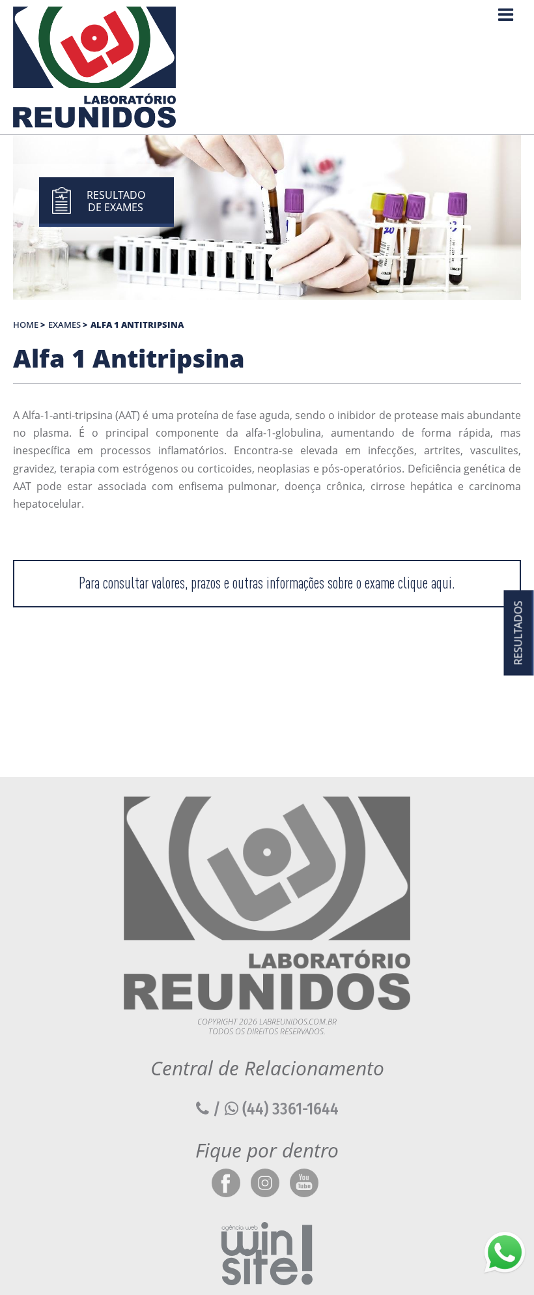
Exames (64, 324)
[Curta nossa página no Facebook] (226, 1184)
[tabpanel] (267, 217)
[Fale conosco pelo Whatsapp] (504, 1252)
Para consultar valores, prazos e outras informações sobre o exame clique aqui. (267, 583)
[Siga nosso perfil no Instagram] (265, 1184)
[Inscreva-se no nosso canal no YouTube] (304, 1184)
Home (25, 324)
